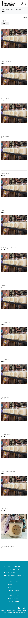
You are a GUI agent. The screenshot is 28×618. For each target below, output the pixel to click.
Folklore (3, 285)
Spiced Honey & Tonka (8, 471)
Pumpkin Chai (5, 397)
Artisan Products (10, 9)
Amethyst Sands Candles (8, 546)
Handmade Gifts (20, 9)
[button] (20, 3)
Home (2, 9)
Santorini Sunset (6, 434)
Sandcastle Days (6, 99)
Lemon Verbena (6, 61)
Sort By (5, 24)
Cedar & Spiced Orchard (8, 248)
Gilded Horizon (5, 322)
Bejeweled (4, 210)
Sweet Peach (5, 136)
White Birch (4, 509)
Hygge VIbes (5, 360)
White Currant (5, 173)
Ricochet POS (22, 612)
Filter (25, 18)
